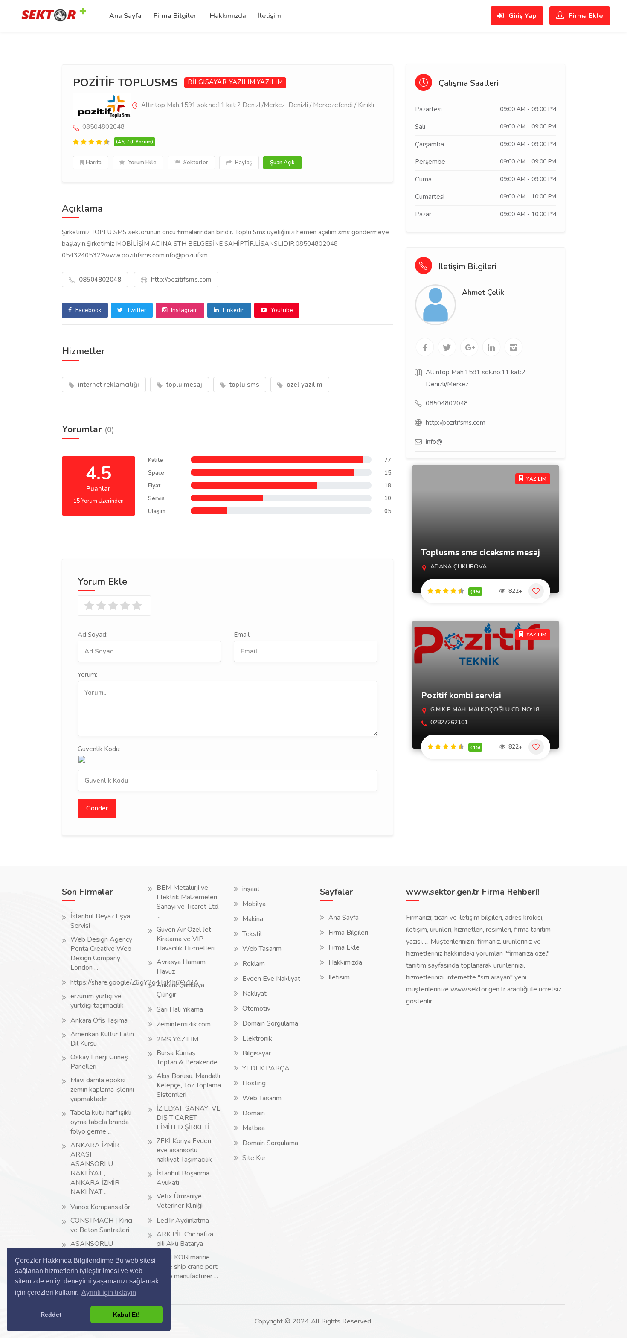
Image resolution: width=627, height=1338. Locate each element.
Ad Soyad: (92, 634)
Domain (253, 1113)
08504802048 (99, 279)
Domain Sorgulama (270, 1023)
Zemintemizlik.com (184, 1024)
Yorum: (87, 674)
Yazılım (270, 82)
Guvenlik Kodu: (99, 749)
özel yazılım (303, 384)
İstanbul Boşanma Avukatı (183, 1178)
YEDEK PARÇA (266, 1068)
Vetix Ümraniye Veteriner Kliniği (180, 1201)
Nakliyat (254, 993)
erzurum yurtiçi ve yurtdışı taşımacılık (97, 1000)
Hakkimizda (345, 962)
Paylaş (243, 162)
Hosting (254, 1083)
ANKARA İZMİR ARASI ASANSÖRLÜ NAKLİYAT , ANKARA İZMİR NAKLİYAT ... (94, 1168)
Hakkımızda (228, 15)
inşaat (251, 889)
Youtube (281, 310)
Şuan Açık (282, 162)
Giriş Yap (522, 15)
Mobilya (254, 904)
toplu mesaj (183, 384)
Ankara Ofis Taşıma (99, 1020)
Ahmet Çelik (483, 292)
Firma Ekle (585, 15)
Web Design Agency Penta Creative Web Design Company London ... (101, 953)
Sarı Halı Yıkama (180, 1009)
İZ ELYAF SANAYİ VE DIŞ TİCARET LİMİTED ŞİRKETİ (189, 1118)
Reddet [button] (51, 1314)
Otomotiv (256, 1008)
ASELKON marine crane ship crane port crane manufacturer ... (187, 1267)
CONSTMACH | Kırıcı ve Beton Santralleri (101, 1225)
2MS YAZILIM (177, 1039)
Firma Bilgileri (176, 15)
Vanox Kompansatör (100, 1207)
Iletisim (339, 977)
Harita (94, 162)
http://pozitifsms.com (180, 279)
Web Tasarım (262, 948)
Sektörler (195, 162)
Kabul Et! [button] (126, 1314)
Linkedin (233, 310)
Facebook (88, 310)
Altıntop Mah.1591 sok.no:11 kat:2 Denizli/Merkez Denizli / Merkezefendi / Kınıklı (256, 105)
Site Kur (254, 1158)
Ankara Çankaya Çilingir (180, 989)
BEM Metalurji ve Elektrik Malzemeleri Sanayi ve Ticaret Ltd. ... (188, 902)
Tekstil (252, 934)
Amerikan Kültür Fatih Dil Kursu (102, 1038)
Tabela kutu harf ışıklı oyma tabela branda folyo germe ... (100, 1122)
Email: (242, 634)
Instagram (183, 310)
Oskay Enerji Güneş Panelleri (99, 1061)
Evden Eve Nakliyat (271, 978)
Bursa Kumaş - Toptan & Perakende (187, 1057)
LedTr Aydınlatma (183, 1220)
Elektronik (257, 1038)
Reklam (253, 963)
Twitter (135, 310)
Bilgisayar (256, 1053)
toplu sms (243, 384)
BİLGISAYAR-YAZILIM (221, 82)
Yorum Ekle (142, 162)
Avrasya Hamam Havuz (181, 966)
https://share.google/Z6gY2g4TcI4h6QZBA (134, 982)
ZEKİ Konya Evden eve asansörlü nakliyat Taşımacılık (184, 1150)
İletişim (269, 15)
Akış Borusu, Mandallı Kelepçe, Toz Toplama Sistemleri (189, 1085)
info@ (434, 441)
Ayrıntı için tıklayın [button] (108, 1292)
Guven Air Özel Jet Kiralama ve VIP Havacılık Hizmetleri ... (188, 939)
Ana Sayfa (125, 15)
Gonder (97, 808)
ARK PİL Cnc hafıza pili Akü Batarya (185, 1239)
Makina (252, 919)
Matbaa (253, 1128)
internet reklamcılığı (107, 384)
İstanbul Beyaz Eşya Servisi (100, 921)
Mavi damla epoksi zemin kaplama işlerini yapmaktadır (102, 1090)
